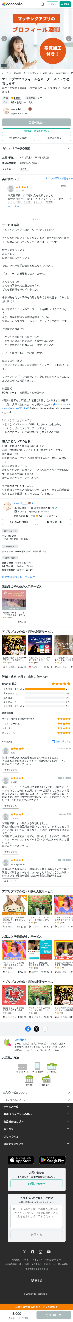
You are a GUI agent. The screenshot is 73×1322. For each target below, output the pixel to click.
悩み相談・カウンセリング (25, 72)
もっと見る (13, 206)
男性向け (25, 168)
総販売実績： (19, 113)
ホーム (5, 72)
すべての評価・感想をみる (59, 178)
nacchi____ (21, 503)
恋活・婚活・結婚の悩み (54, 72)
